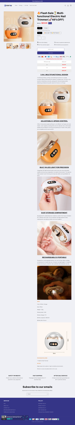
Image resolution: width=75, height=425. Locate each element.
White (39, 28)
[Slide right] (33, 46)
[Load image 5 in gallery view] (28, 46)
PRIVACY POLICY (42, 405)
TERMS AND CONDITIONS (9, 412)
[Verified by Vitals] (11, 418)
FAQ (5, 403)
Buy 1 (39, 32)
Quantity (39, 35)
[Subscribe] (47, 394)
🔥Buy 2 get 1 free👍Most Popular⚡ (52, 32)
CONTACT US (6, 407)
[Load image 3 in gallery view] (16, 46)
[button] (21, 5)
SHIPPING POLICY (42, 407)
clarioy (35, 421)
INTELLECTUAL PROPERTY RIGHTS (45, 412)
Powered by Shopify (40, 421)
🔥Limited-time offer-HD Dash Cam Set (14, 417)
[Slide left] (5, 46)
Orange (45, 28)
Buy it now (50, 52)
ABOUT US (6, 405)
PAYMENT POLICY (42, 403)
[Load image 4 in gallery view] (22, 46)
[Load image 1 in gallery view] (9, 46)
